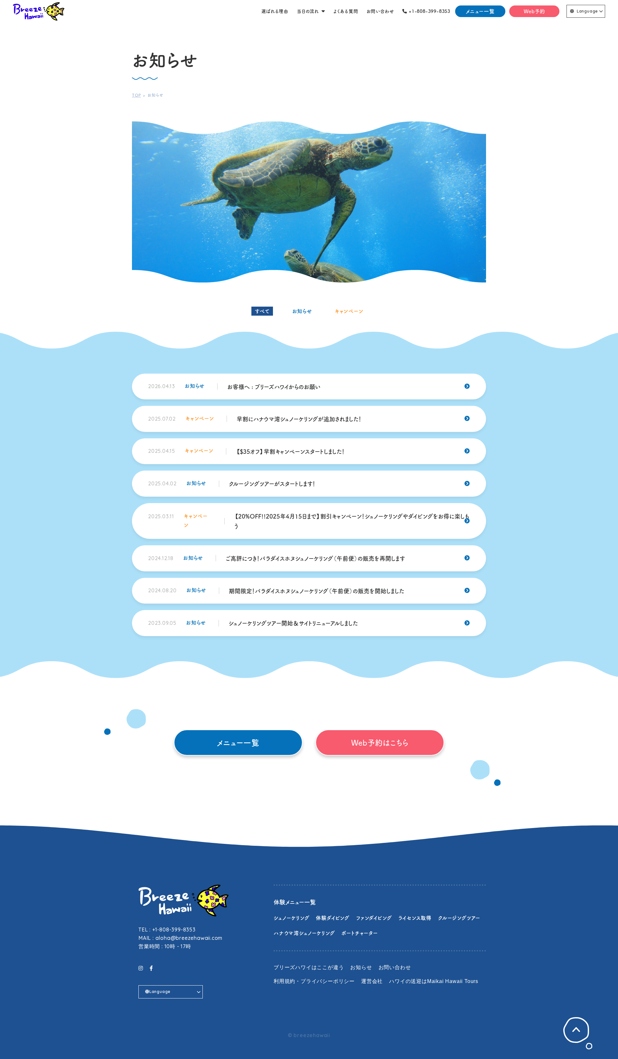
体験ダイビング (333, 917)
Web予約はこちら (379, 742)
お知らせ (302, 310)
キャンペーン (349, 310)
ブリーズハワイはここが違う (309, 967)
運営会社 (372, 981)
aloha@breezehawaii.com (189, 938)
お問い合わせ (395, 967)
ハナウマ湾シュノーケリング (304, 932)
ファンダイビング (374, 917)
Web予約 (534, 10)
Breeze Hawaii (38, 11)
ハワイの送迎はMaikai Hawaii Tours (433, 981)
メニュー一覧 (480, 10)
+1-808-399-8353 (174, 929)
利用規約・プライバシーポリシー (314, 981)
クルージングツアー (459, 917)
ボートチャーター (359, 932)
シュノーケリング (291, 917)
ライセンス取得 (415, 917)
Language (587, 11)
